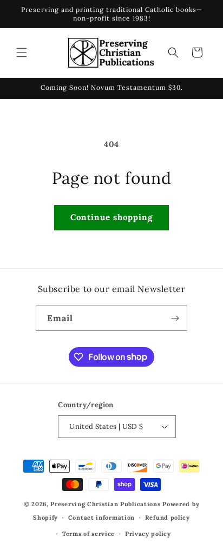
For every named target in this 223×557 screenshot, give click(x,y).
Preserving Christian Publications (105, 504)
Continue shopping (111, 217)
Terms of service (88, 534)
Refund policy (167, 517)
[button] (22, 52)
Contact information (101, 517)
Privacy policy (148, 534)
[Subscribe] (175, 318)
